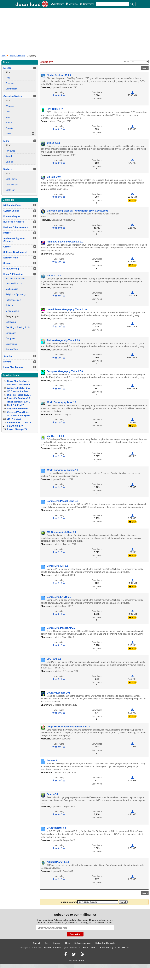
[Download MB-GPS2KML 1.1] (132, 845)
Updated (7, 169)
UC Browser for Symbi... (19, 415)
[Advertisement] (75, 30)
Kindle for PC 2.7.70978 (19, 422)
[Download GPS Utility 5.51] (132, 126)
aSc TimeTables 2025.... (19, 395)
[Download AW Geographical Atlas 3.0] (132, 549)
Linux (8, 111)
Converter (88, 3)
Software (59, 3)
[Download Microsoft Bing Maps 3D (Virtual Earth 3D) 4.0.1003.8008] (132, 225)
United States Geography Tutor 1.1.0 (67, 309)
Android (9, 128)
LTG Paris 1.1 (54, 659)
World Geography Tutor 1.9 (61, 402)
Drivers (7, 361)
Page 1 (145, 68)
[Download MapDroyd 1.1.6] (132, 453)
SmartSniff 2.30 (15, 426)
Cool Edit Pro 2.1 (15, 405)
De (123, 947)
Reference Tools (13, 300)
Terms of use (88, 947)
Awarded (10, 156)
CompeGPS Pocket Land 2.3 (62, 501)
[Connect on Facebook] (65, 955)
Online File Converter (105, 943)
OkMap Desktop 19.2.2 (59, 75)
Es (128, 947)
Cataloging (11, 322)
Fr (119, 947)
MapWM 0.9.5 (54, 275)
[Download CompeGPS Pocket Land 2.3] (132, 515)
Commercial (11, 88)
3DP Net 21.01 (14, 419)
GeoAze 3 (52, 760)
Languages (11, 333)
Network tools (10, 257)
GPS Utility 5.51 (55, 109)
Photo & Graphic (12, 216)
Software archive (82, 943)
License (7, 68)
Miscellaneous (12, 311)
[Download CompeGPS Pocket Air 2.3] (132, 642)
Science (9, 305)
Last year (10, 190)
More (8, 133)
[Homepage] (32, 4)
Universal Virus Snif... (18, 412)
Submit (36, 943)
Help (67, 943)
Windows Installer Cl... (18, 388)
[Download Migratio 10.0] (132, 194)
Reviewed (10, 150)
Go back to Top (76, 960)
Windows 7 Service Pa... (19, 384)
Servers (7, 263)
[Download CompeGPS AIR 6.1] (132, 580)
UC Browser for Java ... (19, 391)
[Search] (132, 4)
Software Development (15, 252)
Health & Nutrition (14, 283)
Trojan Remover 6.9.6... (18, 401)
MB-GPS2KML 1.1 (56, 828)
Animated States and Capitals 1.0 (65, 241)
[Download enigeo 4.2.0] (132, 160)
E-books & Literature (15, 278)
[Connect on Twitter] (73, 955)
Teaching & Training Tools (18, 327)
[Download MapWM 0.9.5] (132, 292)
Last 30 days (12, 184)
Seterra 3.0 (52, 794)
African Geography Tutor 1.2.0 (63, 340)
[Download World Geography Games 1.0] (132, 484)
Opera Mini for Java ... (18, 381)
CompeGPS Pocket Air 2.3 (61, 628)
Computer (10, 338)
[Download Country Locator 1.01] (132, 710)
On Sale (9, 161)
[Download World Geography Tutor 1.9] (132, 419)
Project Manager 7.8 (17, 429)
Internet (7, 232)
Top (46, 943)
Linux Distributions (13, 367)
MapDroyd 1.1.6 (55, 436)
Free (8, 77)
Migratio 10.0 (54, 177)
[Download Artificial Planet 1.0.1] (132, 876)
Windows (10, 106)
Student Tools (12, 349)
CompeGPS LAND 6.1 (59, 597)
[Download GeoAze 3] (132, 777)
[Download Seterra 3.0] (132, 811)
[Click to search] (132, 4)
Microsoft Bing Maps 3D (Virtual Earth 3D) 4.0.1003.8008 (77, 210)
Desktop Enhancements (15, 227)
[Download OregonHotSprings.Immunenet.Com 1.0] (132, 744)
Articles (73, 3)
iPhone (9, 122)
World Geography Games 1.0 (62, 470)
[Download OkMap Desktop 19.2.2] (132, 92)
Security (7, 356)
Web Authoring (11, 268)
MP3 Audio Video (12, 205)
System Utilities (11, 210)
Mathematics (12, 289)
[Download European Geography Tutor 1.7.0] (132, 385)
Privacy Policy (106, 947)
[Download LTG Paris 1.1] (132, 676)
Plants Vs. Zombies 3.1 (18, 398)
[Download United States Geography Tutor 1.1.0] (132, 323)
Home (3, 56)
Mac (8, 117)
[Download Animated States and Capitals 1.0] (132, 259)
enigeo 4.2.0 (53, 143)
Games (7, 246)
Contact (56, 943)
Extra (6, 141)
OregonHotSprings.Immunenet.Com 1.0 (68, 726)
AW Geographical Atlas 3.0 (61, 532)
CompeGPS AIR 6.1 (57, 566)
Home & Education (17, 56)
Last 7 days (11, 179)
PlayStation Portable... (18, 408)
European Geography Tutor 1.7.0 (65, 371)
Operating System (12, 96)
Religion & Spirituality (16, 294)
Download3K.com (51, 947)
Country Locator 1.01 (58, 692)
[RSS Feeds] (82, 955)
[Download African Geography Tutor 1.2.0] (132, 354)
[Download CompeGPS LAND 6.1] (132, 611)
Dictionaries (11, 344)
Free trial (10, 83)
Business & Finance (13, 221)
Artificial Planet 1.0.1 (58, 862)
